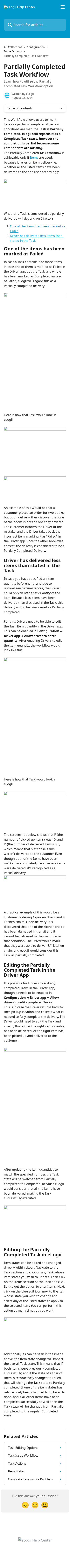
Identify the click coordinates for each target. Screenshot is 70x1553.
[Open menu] (62, 7)
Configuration (36, 47)
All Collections (13, 47)
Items (34, 157)
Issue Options (13, 51)
